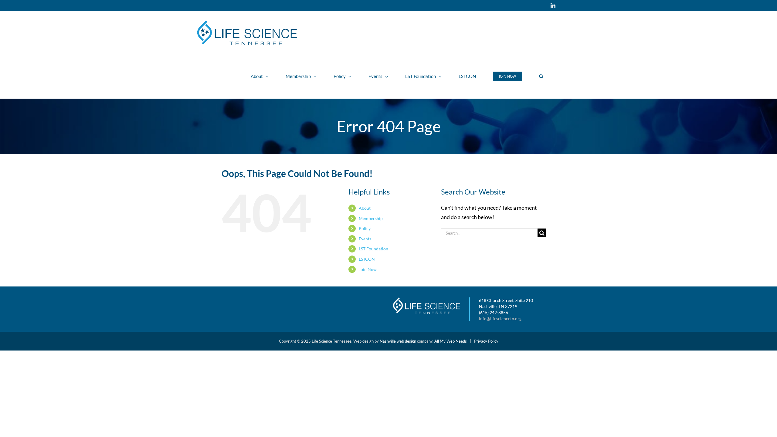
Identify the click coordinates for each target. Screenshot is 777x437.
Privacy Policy (486, 341)
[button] (541, 76)
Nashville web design (398, 341)
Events (365, 238)
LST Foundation (373, 248)
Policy (365, 228)
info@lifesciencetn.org (500, 318)
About (365, 208)
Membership (371, 218)
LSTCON (367, 259)
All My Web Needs (450, 341)
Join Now (368, 269)
